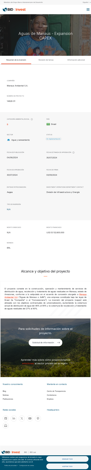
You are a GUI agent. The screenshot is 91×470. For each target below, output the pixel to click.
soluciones (28, 363)
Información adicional (76, 60)
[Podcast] (38, 418)
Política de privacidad (10, 465)
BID (25, 452)
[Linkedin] (14, 418)
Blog (4, 391)
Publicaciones (8, 399)
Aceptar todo (67, 466)
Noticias (6, 395)
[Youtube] (30, 418)
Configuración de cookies (26, 465)
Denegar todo (67, 459)
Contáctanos (51, 395)
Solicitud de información (43, 342)
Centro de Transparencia (56, 391)
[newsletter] (6, 426)
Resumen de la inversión (16, 60)
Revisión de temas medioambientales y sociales (46, 61)
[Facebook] (6, 418)
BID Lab (33, 452)
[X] (22, 418)
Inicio (45, 26)
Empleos (50, 399)
